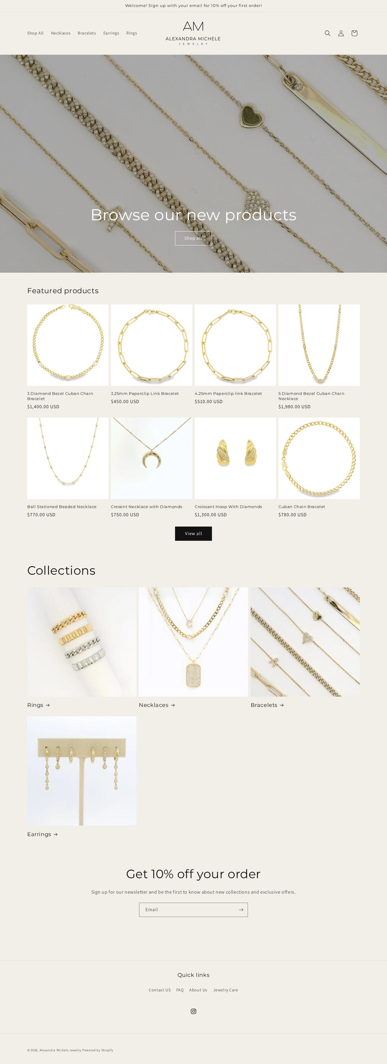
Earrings (39, 834)
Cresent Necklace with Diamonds (146, 506)
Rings (35, 705)
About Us (198, 990)
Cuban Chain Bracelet (301, 506)
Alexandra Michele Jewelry (61, 1050)
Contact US (160, 990)
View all (193, 533)
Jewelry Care (225, 990)
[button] (327, 33)
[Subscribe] (241, 910)
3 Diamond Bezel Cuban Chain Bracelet (60, 396)
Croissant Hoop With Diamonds (228, 506)
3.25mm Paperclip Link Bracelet (145, 393)
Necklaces (153, 705)
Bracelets (264, 705)
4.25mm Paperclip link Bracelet (228, 393)
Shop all (194, 238)
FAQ (180, 990)
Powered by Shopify (97, 1050)
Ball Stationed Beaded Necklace (62, 506)
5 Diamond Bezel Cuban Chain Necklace (311, 396)
